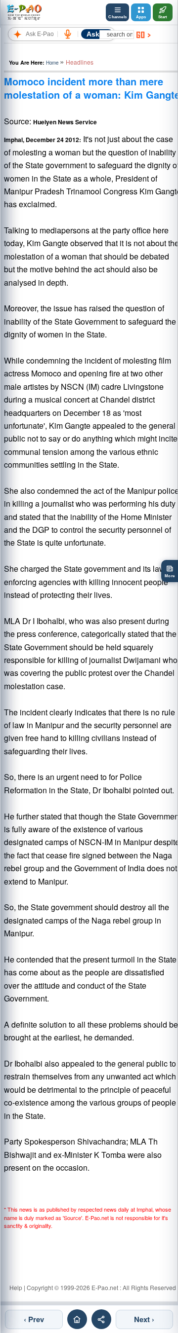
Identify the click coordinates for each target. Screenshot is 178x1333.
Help (15, 1287)
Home (52, 62)
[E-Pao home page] (77, 1319)
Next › (144, 1319)
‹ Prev (34, 1319)
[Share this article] (101, 1319)
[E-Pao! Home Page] (24, 12)
